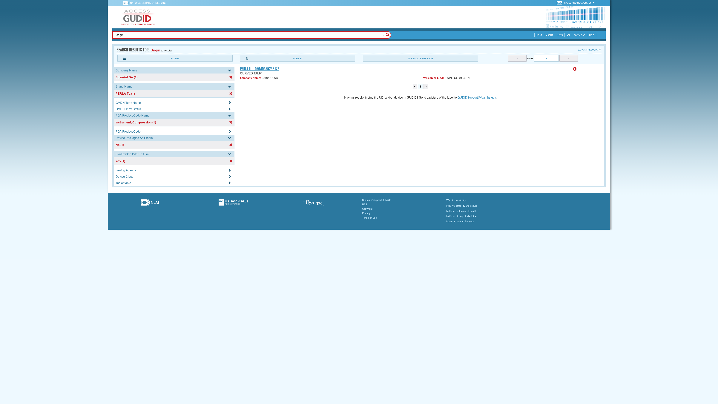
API (568, 35)
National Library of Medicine (148, 2)
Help (591, 35)
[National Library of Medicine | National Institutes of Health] (150, 203)
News (560, 35)
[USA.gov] (317, 203)
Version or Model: (434, 78)
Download (579, 35)
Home (539, 35)
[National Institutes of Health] (126, 2)
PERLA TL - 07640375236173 (259, 69)
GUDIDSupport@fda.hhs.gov (477, 97)
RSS (364, 204)
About (549, 35)
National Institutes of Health (461, 211)
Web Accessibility (456, 200)
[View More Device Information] (575, 69)
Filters (175, 58)
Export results (588, 49)
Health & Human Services (460, 221)
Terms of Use (369, 217)
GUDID (137, 17)
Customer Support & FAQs (376, 200)
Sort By (298, 58)
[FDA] (560, 2)
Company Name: (250, 78)
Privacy (366, 213)
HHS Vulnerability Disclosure (461, 205)
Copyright (367, 208)
